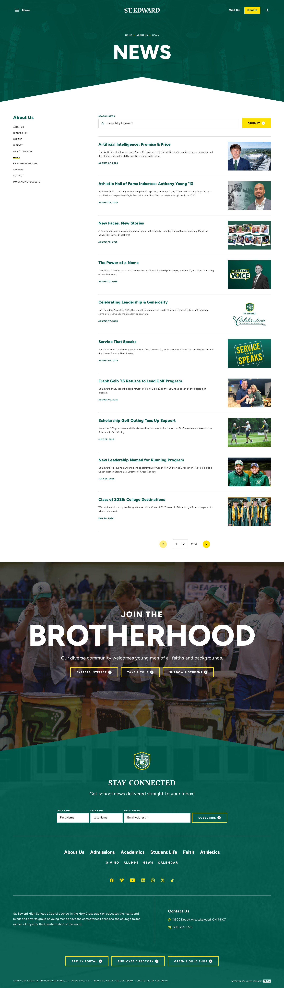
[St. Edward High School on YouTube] (132, 880)
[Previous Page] (163, 544)
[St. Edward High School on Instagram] (153, 880)
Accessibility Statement (153, 981)
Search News (106, 116)
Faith (188, 852)
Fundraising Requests (26, 182)
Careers (18, 170)
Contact (18, 176)
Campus (17, 139)
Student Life (163, 852)
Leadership (20, 133)
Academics (132, 852)
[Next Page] (206, 544)
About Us (142, 35)
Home (128, 35)
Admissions (102, 852)
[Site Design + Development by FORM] (251, 981)
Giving (112, 862)
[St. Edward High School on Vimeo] (121, 880)
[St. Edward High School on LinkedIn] (143, 880)
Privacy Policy (80, 981)
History (18, 146)
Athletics (210, 852)
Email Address (133, 811)
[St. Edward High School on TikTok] (172, 880)
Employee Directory (25, 164)
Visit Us (234, 10)
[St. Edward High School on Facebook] (112, 880)
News (16, 158)
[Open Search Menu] (267, 10)
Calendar (168, 862)
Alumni (131, 862)
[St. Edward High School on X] (163, 880)
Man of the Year (23, 152)
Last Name (96, 811)
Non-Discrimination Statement (113, 981)
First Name (64, 811)
